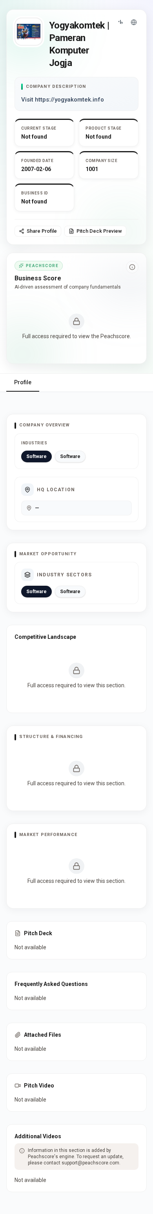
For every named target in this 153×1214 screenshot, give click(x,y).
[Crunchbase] (120, 22)
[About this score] (132, 267)
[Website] (134, 22)
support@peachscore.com (90, 1163)
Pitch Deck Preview (99, 231)
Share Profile (42, 231)
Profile (22, 382)
